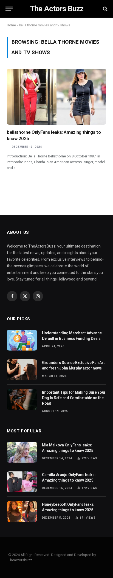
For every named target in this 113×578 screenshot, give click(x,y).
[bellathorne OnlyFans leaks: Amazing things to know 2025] (56, 97)
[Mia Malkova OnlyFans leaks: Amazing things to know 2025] (22, 452)
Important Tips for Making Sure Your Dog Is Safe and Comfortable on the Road (74, 397)
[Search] (105, 9)
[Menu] (9, 9)
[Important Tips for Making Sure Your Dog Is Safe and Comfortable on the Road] (22, 399)
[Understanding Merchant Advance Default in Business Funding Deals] (22, 340)
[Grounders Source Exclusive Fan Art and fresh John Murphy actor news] (22, 369)
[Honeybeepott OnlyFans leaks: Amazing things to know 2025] (22, 511)
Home (11, 25)
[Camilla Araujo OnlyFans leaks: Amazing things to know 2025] (22, 481)
